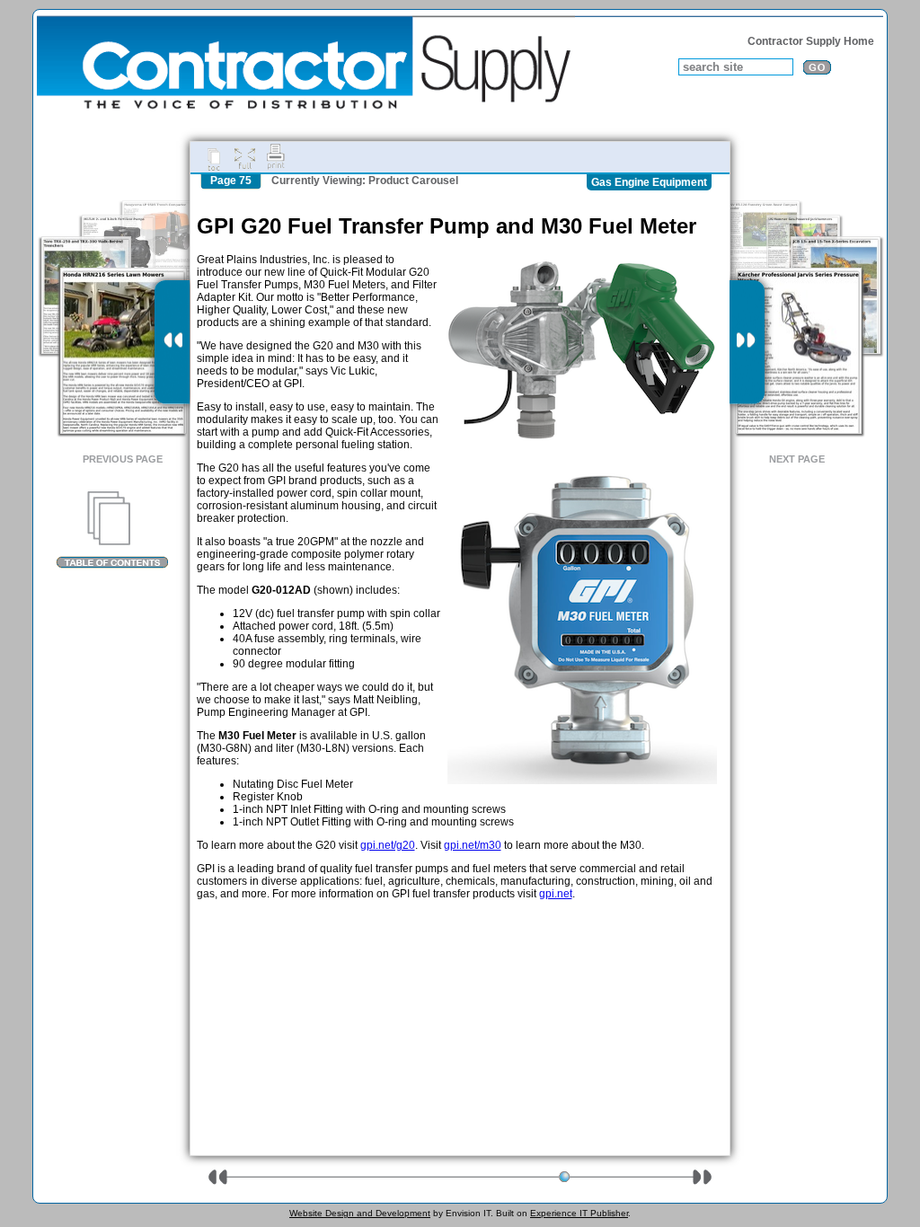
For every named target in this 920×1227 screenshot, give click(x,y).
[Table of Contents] (112, 530)
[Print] (275, 157)
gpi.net (555, 893)
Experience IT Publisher (579, 1213)
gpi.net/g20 (387, 845)
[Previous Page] (172, 342)
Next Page (797, 459)
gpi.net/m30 (472, 845)
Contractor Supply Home (811, 41)
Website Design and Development (359, 1213)
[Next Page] (747, 342)
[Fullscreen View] (244, 157)
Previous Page (123, 459)
